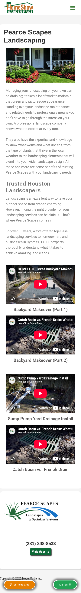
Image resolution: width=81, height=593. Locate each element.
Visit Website (40, 551)
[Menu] (72, 7)
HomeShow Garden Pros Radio (19, 7)
